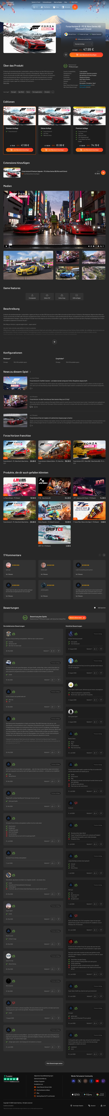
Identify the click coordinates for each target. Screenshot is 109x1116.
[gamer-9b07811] (70, 733)
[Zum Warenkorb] (98, 3)
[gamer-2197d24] (70, 633)
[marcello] (78, 585)
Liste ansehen (83, 71)
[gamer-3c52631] (8, 1030)
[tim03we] (70, 711)
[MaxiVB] (8, 818)
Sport (94, 83)
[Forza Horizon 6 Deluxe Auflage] (54, 127)
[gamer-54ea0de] (70, 1035)
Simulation (89, 83)
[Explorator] (8, 718)
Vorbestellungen (47, 2)
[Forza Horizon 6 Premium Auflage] (89, 123)
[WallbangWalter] (43, 565)
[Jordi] (43, 585)
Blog (65, 2)
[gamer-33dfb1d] (8, 691)
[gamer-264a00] (70, 803)
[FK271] (8, 793)
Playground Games (85, 77)
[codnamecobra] (8, 565)
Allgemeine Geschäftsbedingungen (43, 1076)
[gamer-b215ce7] (70, 764)
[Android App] (88, 1094)
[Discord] (73, 1081)
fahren (28, 92)
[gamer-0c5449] (70, 1008)
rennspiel (13, 92)
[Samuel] (70, 660)
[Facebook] (91, 1081)
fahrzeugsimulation (37, 92)
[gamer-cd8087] (8, 931)
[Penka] (8, 956)
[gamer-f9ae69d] (8, 1003)
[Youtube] (97, 1081)
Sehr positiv (83, 87)
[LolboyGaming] (70, 915)
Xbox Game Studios (85, 79)
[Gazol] (70, 856)
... (52, 92)
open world (21, 92)
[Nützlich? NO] (59, 651)
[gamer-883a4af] (8, 585)
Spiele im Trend (36, 2)
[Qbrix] (70, 684)
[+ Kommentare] (104, 555)
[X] (79, 1081)
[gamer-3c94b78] (70, 986)
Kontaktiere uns (38, 1084)
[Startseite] (8, 3)
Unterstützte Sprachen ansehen (88, 73)
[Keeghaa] (8, 905)
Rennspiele (83, 83)
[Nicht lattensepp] (8, 633)
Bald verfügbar (58, 2)
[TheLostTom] (8, 981)
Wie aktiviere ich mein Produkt (88, 75)
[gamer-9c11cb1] (70, 885)
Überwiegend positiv (85, 85)
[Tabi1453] (8, 662)
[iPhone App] (75, 1094)
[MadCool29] (8, 875)
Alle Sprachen (102, 607)
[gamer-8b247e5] (78, 565)
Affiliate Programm (39, 1081)
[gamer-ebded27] (8, 853)
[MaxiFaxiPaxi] (70, 941)
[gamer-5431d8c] (70, 825)
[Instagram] (85, 1081)
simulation (47, 92)
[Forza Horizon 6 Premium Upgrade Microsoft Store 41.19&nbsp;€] (11, 172)
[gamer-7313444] (8, 764)
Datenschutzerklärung (40, 1078)
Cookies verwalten (8, 1105)
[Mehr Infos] (33, 735)
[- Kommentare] (99, 555)
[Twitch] (103, 1081)
